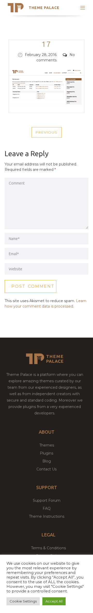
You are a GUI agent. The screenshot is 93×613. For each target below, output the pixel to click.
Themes (46, 445)
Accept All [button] (54, 601)
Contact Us (46, 469)
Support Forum (46, 500)
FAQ (47, 508)
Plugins (46, 453)
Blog (46, 461)
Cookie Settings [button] (23, 601)
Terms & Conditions (48, 548)
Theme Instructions (46, 516)
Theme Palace (44, 8)
